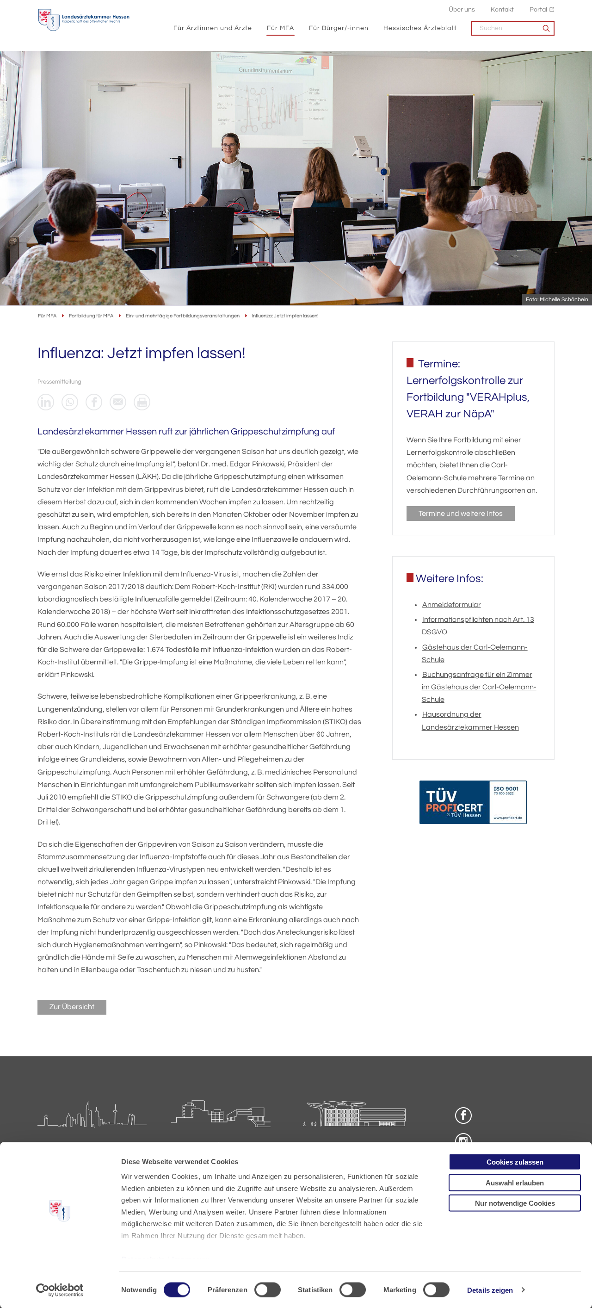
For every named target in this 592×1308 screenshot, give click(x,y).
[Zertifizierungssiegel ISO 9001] (473, 804)
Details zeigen (490, 1290)
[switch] (267, 1289)
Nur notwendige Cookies (515, 1203)
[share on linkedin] (45, 402)
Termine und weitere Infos (461, 513)
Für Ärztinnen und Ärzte (212, 28)
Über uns (462, 9)
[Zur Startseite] (83, 20)
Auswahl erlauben (515, 1182)
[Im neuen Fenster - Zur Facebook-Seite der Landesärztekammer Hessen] (463, 1115)
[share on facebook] (93, 402)
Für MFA (280, 28)
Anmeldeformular (451, 604)
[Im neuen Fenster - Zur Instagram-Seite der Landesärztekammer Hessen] (463, 1141)
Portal (538, 9)
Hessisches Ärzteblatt (420, 28)
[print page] (142, 402)
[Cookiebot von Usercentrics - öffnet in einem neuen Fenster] (59, 1290)
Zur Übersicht (71, 1006)
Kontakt (502, 9)
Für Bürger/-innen (339, 28)
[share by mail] (118, 402)
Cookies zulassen (515, 1162)
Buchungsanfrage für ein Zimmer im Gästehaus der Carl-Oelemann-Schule (479, 687)
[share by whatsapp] (69, 402)
